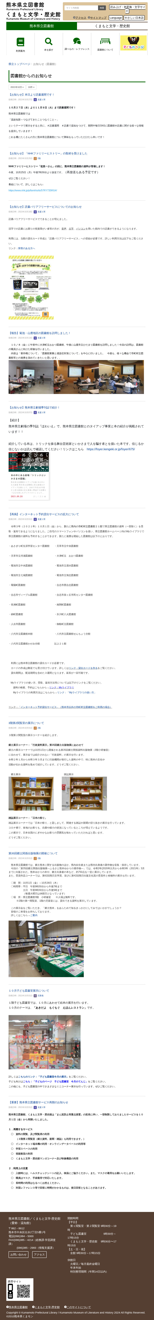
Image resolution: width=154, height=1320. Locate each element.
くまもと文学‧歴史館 (47, 1307)
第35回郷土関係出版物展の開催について (33, 853)
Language (116, 17)
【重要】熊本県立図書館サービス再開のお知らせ (38, 1102)
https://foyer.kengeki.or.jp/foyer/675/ (111, 449)
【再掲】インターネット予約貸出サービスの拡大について (44, 514)
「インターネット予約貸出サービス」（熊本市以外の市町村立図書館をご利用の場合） (65, 707)
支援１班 (41, 99)
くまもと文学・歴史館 (112, 26)
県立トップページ (19, 64)
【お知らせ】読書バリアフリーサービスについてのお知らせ (45, 206)
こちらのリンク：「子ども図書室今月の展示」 (43, 1076)
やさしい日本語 (134, 17)
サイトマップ (98, 17)
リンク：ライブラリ (61, 687)
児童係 (40, 995)
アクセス (80, 17)
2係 (39, 158)
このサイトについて (79, 1307)
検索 (102, 8)
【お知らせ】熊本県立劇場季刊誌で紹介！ (34, 407)
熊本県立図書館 (42, 26)
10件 (30, 87)
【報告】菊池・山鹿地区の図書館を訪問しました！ (40, 333)
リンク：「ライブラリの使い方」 (76, 692)
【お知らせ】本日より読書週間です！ (32, 94)
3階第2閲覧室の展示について (26, 723)
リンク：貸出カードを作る (83, 668)
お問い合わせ (18, 1254)
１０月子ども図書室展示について (29, 990)
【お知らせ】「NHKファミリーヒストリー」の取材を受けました (48, 153)
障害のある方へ (26, 248)
